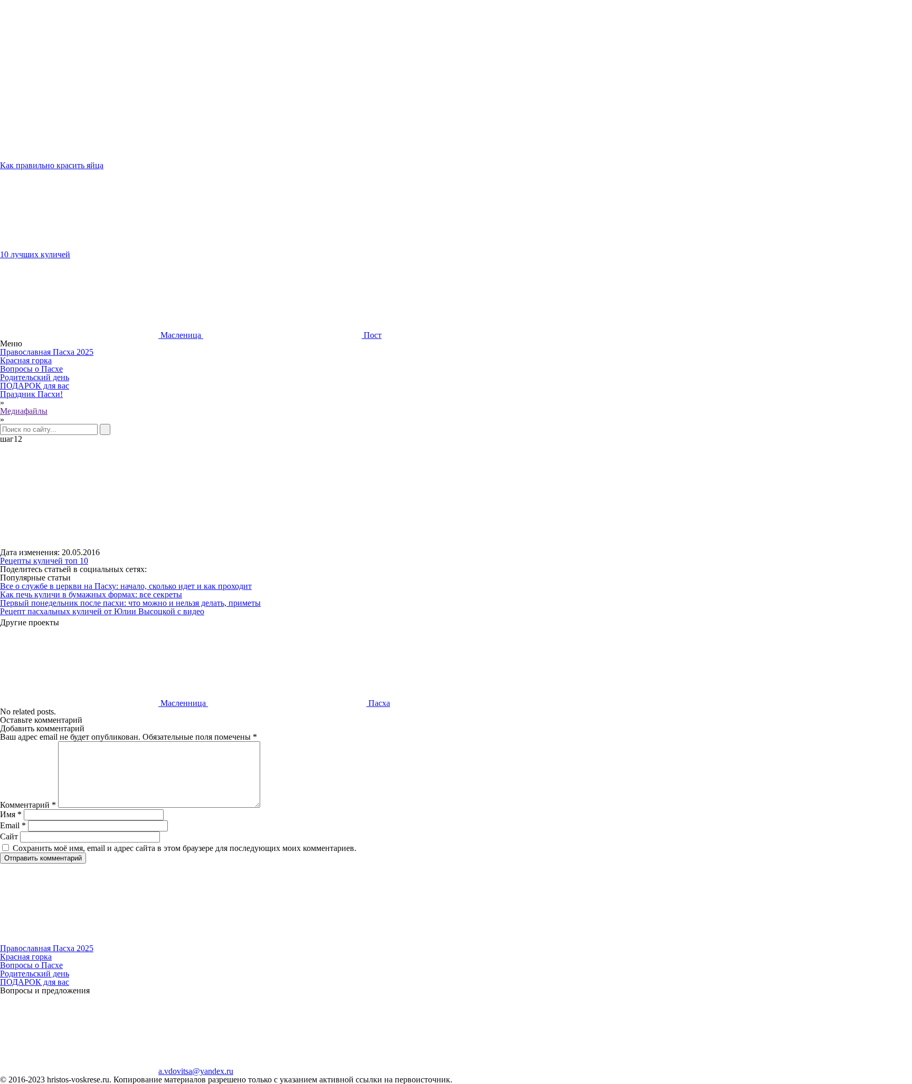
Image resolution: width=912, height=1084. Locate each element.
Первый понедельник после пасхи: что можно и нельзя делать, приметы (130, 602)
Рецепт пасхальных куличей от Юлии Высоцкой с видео (102, 611)
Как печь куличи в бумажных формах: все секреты (91, 594)
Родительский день (34, 377)
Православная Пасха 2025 (46, 351)
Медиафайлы (24, 410)
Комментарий (28, 804)
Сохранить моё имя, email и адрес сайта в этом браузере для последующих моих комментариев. (184, 848)
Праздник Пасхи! (31, 394)
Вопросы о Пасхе (31, 368)
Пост (372, 335)
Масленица (180, 335)
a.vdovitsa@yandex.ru (195, 1071)
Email (13, 825)
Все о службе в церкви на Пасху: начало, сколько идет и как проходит (126, 586)
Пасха (378, 703)
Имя (11, 814)
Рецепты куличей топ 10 (44, 560)
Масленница (183, 703)
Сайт (9, 836)
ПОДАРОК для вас (34, 385)
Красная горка (26, 360)
